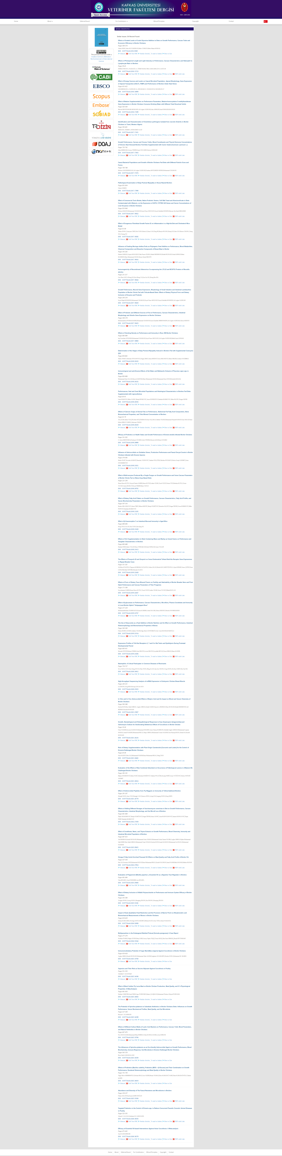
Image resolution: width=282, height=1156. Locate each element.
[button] (122, 54)
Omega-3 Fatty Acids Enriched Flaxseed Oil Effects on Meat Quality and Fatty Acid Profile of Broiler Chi (153, 857)
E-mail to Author (156, 54)
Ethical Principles (159, 21)
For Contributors (121, 21)
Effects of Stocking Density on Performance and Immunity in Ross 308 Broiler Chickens (148, 333)
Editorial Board (85, 21)
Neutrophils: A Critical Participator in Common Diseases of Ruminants (142, 663)
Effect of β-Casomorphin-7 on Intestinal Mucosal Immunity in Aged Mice (142, 521)
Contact (231, 21)
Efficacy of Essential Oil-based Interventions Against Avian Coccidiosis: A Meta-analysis (148, 1128)
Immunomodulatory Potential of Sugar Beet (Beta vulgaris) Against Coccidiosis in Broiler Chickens (152, 951)
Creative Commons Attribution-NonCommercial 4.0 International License (101, 58)
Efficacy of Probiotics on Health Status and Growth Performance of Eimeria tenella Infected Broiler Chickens (155, 435)
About (49, 21)
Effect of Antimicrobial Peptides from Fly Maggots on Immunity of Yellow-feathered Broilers (149, 791)
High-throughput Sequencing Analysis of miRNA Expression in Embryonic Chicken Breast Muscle (151, 681)
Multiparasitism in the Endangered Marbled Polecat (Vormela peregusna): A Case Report (148, 933)
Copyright (195, 21)
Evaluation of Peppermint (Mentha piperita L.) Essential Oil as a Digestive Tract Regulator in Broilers (152, 875)
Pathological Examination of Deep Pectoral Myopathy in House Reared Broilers (145, 183)
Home (110, 1152)
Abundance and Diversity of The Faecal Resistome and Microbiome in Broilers (145, 1090)
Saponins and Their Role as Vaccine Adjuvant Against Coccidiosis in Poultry (144, 968)
